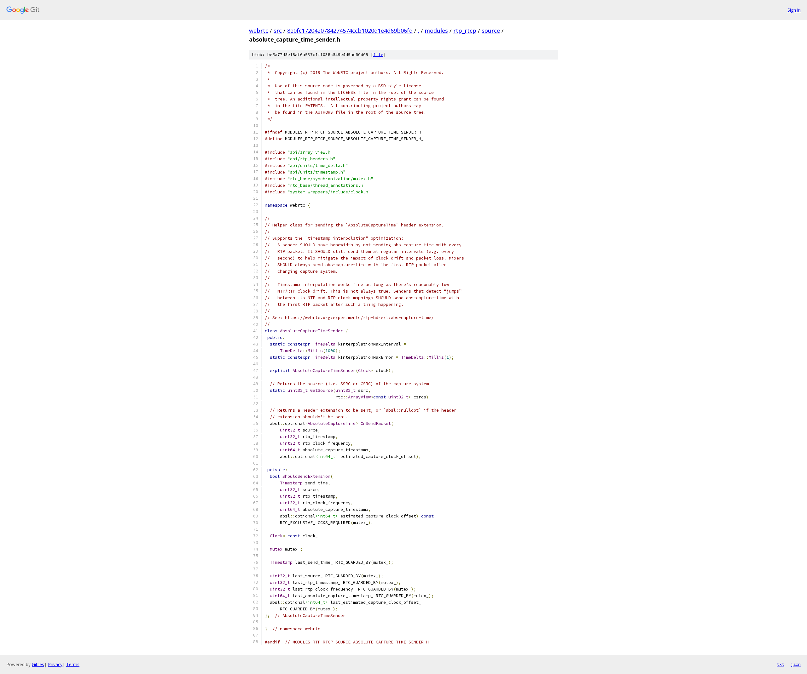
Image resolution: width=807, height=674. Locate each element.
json (796, 664)
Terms (72, 664)
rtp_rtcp (464, 30)
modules (436, 30)
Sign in (794, 10)
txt (780, 664)
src (278, 30)
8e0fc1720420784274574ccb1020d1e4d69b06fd (350, 30)
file (378, 54)
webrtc (258, 30)
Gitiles (38, 664)
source (491, 30)
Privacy (55, 664)
